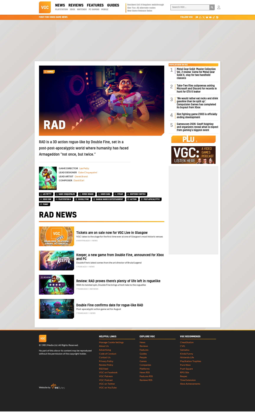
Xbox (72, 10)
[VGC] (45, 7)
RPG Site (184, 372)
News (60, 5)
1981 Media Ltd (49, 345)
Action (133, 199)
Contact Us (105, 357)
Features (95, 5)
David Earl (79, 180)
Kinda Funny (186, 353)
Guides (113, 5)
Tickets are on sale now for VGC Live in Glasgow (112, 232)
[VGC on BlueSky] (207, 17)
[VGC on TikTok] (214, 17)
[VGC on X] (203, 17)
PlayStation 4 (64, 199)
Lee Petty (84, 168)
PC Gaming (94, 10)
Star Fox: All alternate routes (141, 8)
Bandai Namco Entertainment (109, 199)
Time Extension (188, 380)
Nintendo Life (187, 357)
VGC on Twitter (107, 383)
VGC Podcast (106, 380)
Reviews (75, 5)
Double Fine (100, 142)
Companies (145, 364)
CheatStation (187, 342)
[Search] (212, 7)
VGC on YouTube (108, 387)
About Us (104, 346)
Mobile (104, 10)
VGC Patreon (106, 376)
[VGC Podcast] (200, 17)
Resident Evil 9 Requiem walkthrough (145, 5)
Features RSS (146, 376)
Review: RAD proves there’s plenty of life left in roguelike (118, 281)
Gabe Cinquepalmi (87, 172)
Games (50, 72)
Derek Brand (81, 176)
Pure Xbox (185, 364)
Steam (120, 194)
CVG (182, 346)
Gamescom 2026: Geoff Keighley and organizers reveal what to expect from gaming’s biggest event (197, 127)
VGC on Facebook (108, 372)
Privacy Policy (106, 361)
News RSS (145, 372)
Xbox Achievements (190, 383)
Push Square (186, 368)
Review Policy (106, 364)
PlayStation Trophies (190, 361)
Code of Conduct (107, 353)
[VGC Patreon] (197, 17)
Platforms (145, 368)
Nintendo (82, 10)
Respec (183, 376)
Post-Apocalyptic (152, 199)
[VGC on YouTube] (210, 17)
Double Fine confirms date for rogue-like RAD (109, 305)
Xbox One (47, 199)
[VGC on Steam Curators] (217, 17)
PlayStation (61, 10)
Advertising (105, 349)
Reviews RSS (146, 380)
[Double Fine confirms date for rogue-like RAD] (56, 309)
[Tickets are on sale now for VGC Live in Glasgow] (56, 236)
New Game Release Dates (139, 11)
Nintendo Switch (138, 194)
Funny (45, 204)
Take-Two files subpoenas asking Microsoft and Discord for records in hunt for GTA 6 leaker (197, 88)
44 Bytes (58, 386)
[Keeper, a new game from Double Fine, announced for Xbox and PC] (56, 260)
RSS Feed (103, 368)
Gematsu (184, 349)
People (143, 357)
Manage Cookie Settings (111, 342)
